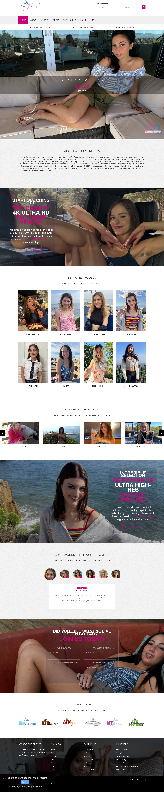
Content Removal (122, 763)
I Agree (25, 782)
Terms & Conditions (123, 756)
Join (94, 20)
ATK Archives (88, 749)
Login (138, 779)
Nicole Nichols (98, 386)
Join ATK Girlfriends (36, 239)
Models (44, 20)
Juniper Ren (33, 386)
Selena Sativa (131, 386)
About (33, 20)
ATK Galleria (88, 756)
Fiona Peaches (98, 335)
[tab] (50, 574)
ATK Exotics (88, 753)
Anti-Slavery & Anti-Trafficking (127, 766)
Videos (56, 20)
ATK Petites (88, 766)
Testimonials (69, 20)
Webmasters (121, 769)
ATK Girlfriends (89, 759)
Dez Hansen (65, 335)
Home (23, 20)
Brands (84, 20)
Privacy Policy (121, 759)
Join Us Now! (31, 250)
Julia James (131, 335)
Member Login (102, 3)
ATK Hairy (87, 763)
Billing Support (121, 753)
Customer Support (123, 749)
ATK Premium (89, 769)
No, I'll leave (36, 788)
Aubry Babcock (33, 335)
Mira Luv (66, 386)
